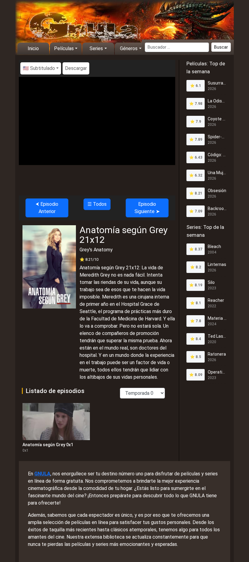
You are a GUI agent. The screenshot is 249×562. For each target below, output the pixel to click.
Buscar (221, 47)
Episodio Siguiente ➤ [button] (147, 207)
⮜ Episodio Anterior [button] (47, 207)
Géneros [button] (129, 48)
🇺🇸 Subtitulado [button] (39, 68)
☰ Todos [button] (97, 204)
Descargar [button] (76, 68)
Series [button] (96, 48)
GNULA (42, 474)
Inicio (33, 48)
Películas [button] (64, 48)
